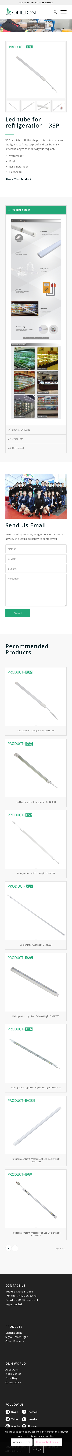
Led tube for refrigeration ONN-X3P (36, 730)
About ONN (12, 1369)
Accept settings (21, 1442)
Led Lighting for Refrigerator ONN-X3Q (36, 802)
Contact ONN (13, 1382)
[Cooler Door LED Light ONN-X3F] (35, 911)
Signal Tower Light (16, 1337)
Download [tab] (18, 448)
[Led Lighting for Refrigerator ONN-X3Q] (35, 768)
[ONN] (29, 12)
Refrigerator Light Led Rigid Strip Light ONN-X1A (36, 1087)
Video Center (13, 1373)
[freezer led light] (28, 106)
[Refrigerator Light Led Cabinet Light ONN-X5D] (35, 982)
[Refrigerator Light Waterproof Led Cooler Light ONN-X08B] (35, 1125)
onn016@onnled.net (26, 1300)
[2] (43, 106)
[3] (59, 106)
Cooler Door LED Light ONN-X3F (36, 944)
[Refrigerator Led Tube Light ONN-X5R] (35, 839)
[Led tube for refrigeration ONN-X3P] (36, 70)
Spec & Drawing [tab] (21, 429)
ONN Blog (11, 1378)
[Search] (53, 12)
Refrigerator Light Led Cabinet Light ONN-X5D (36, 1016)
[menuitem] (53, 12)
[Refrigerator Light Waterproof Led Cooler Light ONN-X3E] (35, 1199)
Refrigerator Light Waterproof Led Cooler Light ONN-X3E (36, 1234)
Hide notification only (48, 1442)
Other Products (14, 1341)
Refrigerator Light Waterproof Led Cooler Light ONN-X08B (36, 1160)
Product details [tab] (21, 209)
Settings (36, 1449)
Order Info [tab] (17, 439)
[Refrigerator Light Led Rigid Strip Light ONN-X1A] (35, 1053)
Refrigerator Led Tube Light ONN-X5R (36, 873)
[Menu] (62, 12)
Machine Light (13, 1332)
